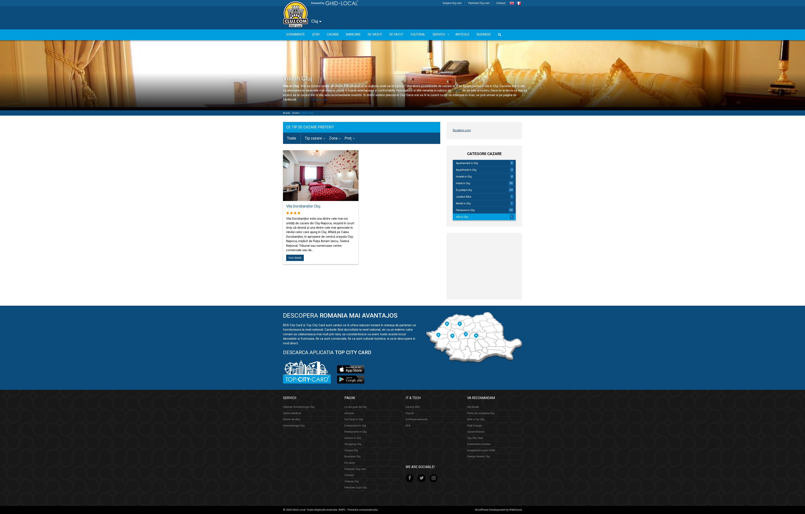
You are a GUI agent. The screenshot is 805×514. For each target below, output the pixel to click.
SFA (408, 425)
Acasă (286, 113)
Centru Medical (292, 413)
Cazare (457, 90)
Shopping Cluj (352, 444)
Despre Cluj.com (452, 3)
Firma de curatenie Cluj (480, 413)
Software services (416, 419)
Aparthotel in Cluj (466, 169)
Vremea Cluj (351, 481)
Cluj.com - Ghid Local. (311, 99)
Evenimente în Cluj (355, 425)
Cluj (315, 21)
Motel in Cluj (463, 203)
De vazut (349, 462)
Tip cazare (313, 138)
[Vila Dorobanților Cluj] (320, 178)
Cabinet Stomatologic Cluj (298, 406)
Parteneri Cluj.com (479, 3)
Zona (333, 138)
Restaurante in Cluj (355, 431)
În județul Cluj (464, 190)
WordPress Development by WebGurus (498, 509)
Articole (349, 413)
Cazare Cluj (351, 450)
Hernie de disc (291, 419)
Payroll (410, 413)
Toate (291, 138)
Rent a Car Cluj (475, 419)
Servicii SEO (413, 406)
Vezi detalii (294, 257)
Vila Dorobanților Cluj (303, 206)
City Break (473, 406)
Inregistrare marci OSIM (481, 450)
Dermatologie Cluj (294, 425)
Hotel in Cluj (463, 183)
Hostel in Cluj (464, 176)
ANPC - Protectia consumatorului (358, 509)
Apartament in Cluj (467, 163)
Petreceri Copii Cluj (355, 487)
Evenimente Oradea (478, 444)
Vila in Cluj (462, 216)
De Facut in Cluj (353, 419)
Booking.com (462, 130)
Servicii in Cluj (352, 438)
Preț (348, 138)
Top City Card (475, 438)
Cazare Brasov (475, 431)
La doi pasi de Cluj (355, 406)
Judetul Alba (463, 196)
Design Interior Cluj (478, 456)
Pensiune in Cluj (465, 210)
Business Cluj (352, 456)
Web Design (474, 425)
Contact (500, 3)
